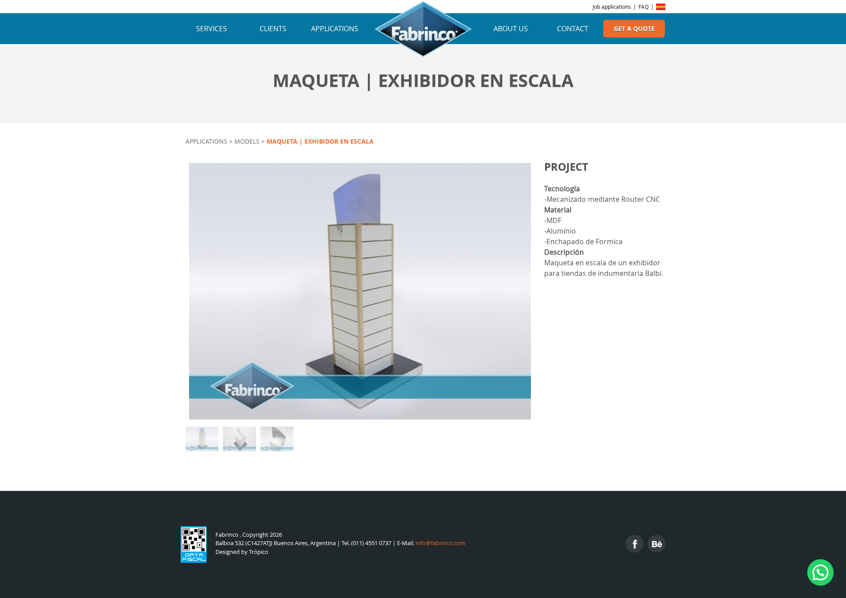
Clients (273, 28)
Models (247, 141)
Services (211, 28)
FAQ (643, 6)
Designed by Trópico (241, 552)
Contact (572, 28)
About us (511, 28)
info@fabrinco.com (440, 543)
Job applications (612, 6)
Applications (334, 28)
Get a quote (634, 28)
